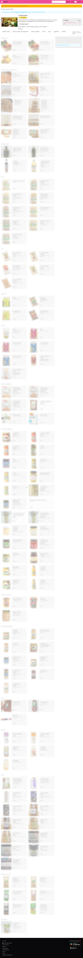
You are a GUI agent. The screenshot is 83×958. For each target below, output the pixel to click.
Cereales (64, 31)
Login (72, 1)
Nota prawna (5, 948)
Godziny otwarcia (24, 24)
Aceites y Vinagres (35, 31)
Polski (80, 1)
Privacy (3, 951)
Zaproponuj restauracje (7, 955)
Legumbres (56, 31)
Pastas (43, 31)
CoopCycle (77, 940)
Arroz (49, 31)
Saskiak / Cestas (6, 31)
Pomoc (3, 953)
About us (4, 946)
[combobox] (59, 2)
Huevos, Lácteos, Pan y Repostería (20, 31)
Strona (21, 29)
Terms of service (5, 949)
